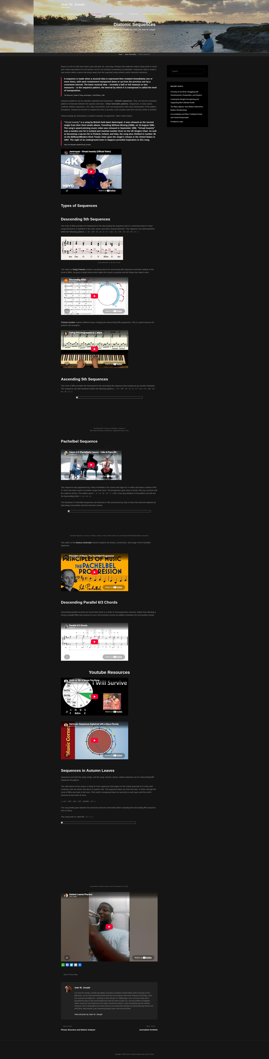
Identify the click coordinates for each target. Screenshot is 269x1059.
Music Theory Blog (130, 54)
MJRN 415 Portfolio (152, 14)
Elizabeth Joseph (200, 14)
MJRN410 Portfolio (176, 14)
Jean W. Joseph (73, 4)
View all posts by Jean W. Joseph (88, 1014)
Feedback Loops (177, 122)
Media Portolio (115, 14)
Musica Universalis (84, 543)
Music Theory (95, 14)
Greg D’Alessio (79, 269)
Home (120, 54)
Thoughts (133, 14)
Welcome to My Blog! (74, 14)
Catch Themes (149, 1054)
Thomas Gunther (68, 322)
